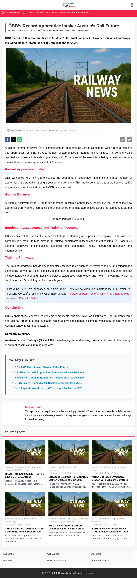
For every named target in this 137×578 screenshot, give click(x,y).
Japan (115, 518)
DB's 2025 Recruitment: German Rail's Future (41, 367)
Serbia (75, 467)
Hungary (52, 467)
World (18, 31)
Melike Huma (33, 407)
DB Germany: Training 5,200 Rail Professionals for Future (48, 382)
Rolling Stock (69, 518)
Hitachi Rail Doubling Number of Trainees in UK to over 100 (49, 377)
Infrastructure (64, 467)
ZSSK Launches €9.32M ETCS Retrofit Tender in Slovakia (58, 12)
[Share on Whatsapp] (19, 139)
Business (9, 467)
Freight (58, 518)
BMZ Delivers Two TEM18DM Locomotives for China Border (66, 527)
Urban (39, 467)
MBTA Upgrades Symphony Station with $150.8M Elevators (110, 478)
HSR (94, 518)
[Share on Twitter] (13, 139)
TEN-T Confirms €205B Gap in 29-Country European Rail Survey (24, 530)
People (109, 467)
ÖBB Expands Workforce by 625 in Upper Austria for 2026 (48, 388)
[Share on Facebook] (7, 139)
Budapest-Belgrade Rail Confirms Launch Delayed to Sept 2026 (68, 478)
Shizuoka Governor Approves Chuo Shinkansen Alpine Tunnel (110, 530)
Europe (27, 31)
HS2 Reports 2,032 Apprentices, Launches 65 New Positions (50, 372)
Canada (19, 467)
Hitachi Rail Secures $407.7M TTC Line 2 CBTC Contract (24, 475)
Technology (29, 467)
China (51, 518)
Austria (35, 31)
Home (11, 31)
